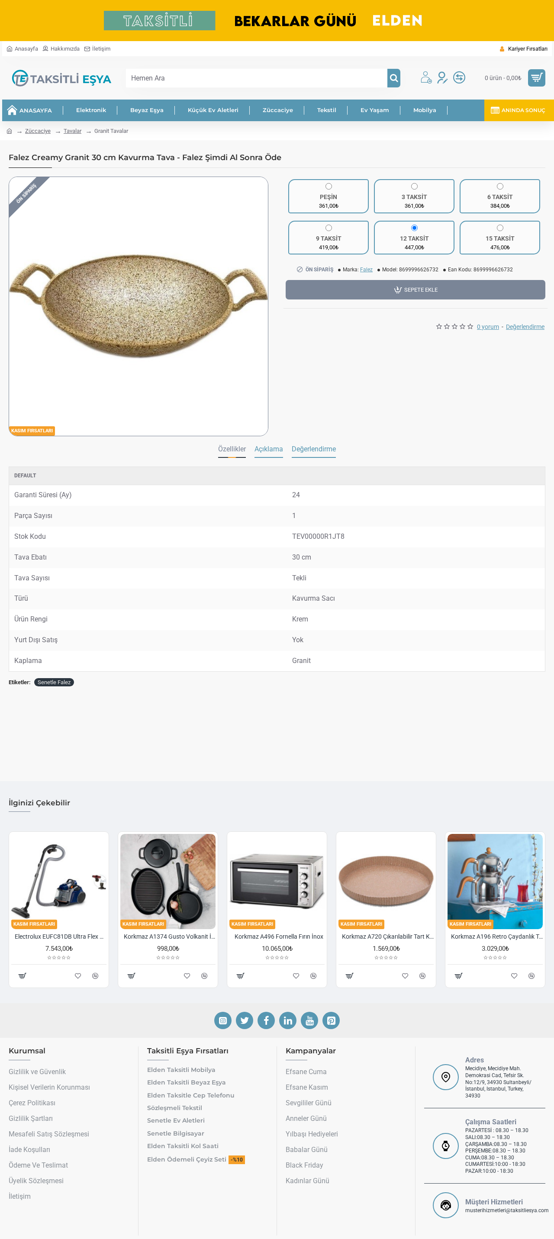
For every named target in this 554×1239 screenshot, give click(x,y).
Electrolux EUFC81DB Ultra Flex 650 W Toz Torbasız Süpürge (60, 936)
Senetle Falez (54, 682)
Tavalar (72, 131)
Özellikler (232, 449)
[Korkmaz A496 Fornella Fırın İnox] (277, 881)
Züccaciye (38, 131)
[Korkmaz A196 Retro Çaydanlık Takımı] (495, 881)
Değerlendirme (314, 449)
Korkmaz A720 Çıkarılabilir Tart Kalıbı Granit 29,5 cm (388, 936)
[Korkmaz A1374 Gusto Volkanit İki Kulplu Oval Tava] (168, 881)
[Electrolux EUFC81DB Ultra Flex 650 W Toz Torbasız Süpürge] (58, 881)
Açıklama (268, 449)
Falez (366, 270)
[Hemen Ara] (393, 78)
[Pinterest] (331, 1020)
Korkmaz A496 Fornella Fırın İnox (279, 936)
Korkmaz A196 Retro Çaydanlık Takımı (497, 936)
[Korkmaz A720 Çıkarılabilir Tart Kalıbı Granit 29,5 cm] (386, 881)
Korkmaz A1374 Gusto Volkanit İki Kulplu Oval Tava (170, 936)
